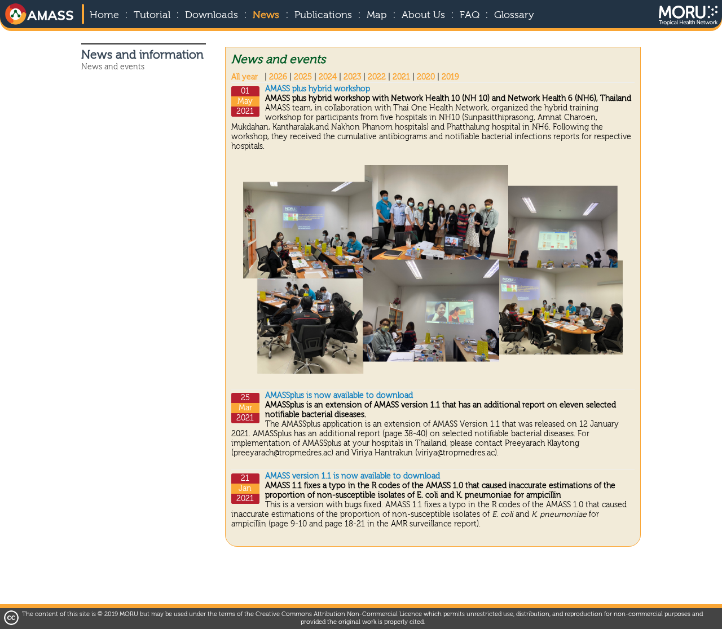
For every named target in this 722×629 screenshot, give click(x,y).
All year (244, 77)
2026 (278, 77)
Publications (323, 15)
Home (104, 15)
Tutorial (152, 15)
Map (377, 15)
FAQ (469, 15)
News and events (112, 67)
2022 (377, 77)
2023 (352, 77)
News (266, 15)
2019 (450, 77)
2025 (303, 77)
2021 (401, 77)
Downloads (211, 15)
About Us (423, 15)
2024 (328, 77)
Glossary (514, 15)
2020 (426, 77)
